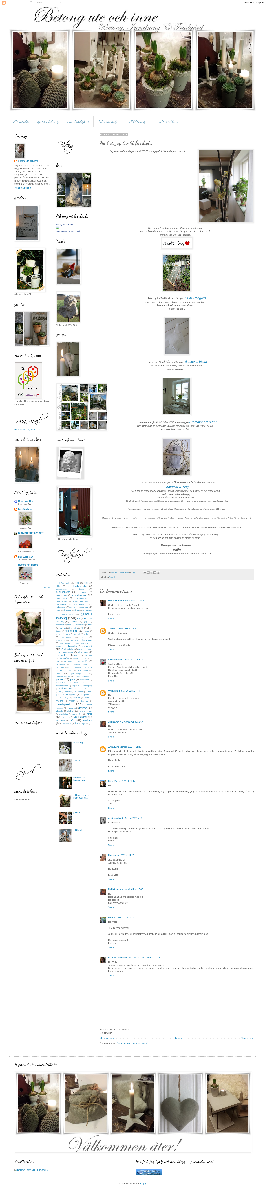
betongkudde (61, 595)
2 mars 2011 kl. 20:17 (124, 781)
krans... (83, 637)
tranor (72, 701)
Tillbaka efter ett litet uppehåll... (81, 796)
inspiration (73, 628)
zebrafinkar (66, 723)
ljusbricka (60, 646)
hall (78, 618)
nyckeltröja (60, 664)
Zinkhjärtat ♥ (114, 722)
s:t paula (75, 686)
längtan (89, 649)
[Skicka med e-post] (144, 572)
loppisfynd (87, 646)
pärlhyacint (84, 680)
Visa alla (47, 587)
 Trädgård (63, 583)
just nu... (77, 812)
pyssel (59, 679)
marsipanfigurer (66, 652)
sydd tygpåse (69, 695)
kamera (59, 634)
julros (87, 631)
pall (68, 667)
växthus (87, 720)
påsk (72, 679)
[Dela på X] (151, 572)
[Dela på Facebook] (154, 572)
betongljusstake (79, 595)
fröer (58, 610)
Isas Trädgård (25, 509)
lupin (80, 649)
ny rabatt (68, 661)
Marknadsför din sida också (68, 231)
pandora (77, 667)
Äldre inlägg (247, 1038)
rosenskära (61, 683)
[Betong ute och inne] (57, 228)
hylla (69, 625)
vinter (89, 714)
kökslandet (87, 640)
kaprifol (77, 634)
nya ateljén (83, 661)
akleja (58, 586)
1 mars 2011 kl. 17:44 (129, 691)
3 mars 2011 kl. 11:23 (123, 855)
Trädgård (63, 704)
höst (90, 625)
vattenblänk (77, 714)
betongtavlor (61, 598)
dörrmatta (84, 607)
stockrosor (79, 692)
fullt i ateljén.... (80, 830)
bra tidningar (80, 604)
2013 (86, 583)
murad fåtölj (64, 658)
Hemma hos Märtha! (28, 565)
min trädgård (78, 121)
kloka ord (88, 634)
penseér (88, 667)
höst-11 (62, 628)
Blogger (144, 1183)
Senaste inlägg (107, 1038)
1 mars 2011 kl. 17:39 (133, 659)
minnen (77, 655)
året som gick (81, 723)
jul (82, 627)
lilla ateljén (65, 643)
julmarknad (71, 630)
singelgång (87, 686)
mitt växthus (168, 121)
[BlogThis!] (148, 572)
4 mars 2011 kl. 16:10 (124, 917)
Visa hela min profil (23, 188)
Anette (111, 629)
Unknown (113, 691)
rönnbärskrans (62, 686)
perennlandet (82, 670)
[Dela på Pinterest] (158, 572)
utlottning (70, 711)
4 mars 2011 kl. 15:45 (132, 889)
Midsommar (83, 652)
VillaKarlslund (115, 659)
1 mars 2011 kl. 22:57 (132, 722)
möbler (75, 658)
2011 (77, 583)
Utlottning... (139, 121)
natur (84, 658)
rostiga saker (80, 683)
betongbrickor (63, 592)
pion (58, 673)
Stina (110, 781)
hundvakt (60, 625)
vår (72, 720)
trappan (84, 701)
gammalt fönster (67, 614)
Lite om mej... (109, 121)
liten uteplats (82, 643)
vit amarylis (65, 717)
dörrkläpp (73, 607)
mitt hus (88, 655)
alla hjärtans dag (77, 586)
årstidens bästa (116, 818)
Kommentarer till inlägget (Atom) (132, 1043)
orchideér (60, 667)
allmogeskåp (61, 589)
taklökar (76, 698)
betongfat (83, 592)
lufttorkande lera (68, 649)
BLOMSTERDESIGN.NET (30, 533)
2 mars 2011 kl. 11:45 (130, 747)
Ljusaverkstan (25, 557)
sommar (68, 692)
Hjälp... (86, 622)
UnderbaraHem (26, 501)
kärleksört (74, 640)
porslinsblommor (63, 676)
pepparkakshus (66, 670)
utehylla (59, 711)
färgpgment (87, 610)
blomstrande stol (80, 601)
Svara (111, 618)
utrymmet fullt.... (85, 711)
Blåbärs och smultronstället (122, 957)
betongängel (61, 601)
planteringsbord (78, 673)
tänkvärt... (84, 708)
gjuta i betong (47, 121)
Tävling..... (78, 760)
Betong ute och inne (28, 161)
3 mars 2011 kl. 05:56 (135, 818)
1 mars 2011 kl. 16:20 (126, 629)
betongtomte (81, 598)
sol (60, 692)
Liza (110, 855)
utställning (63, 714)
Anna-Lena (113, 747)
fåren (76, 610)
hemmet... (74, 621)
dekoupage (61, 607)
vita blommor (80, 717)
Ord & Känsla (115, 600)
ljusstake (72, 646)
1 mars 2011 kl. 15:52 (133, 600)
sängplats (85, 695)
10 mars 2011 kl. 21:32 (149, 957)
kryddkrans (60, 640)
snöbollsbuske (86, 689)
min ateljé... (62, 655)
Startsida (20, 121)
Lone (110, 917)
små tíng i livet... (67, 688)
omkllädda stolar (79, 664)
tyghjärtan (71, 708)
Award (112, 577)
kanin (68, 634)
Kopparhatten (67, 637)
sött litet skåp (62, 698)
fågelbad (67, 610)
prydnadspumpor (82, 676)
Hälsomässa (80, 625)
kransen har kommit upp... (79, 778)
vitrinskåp (60, 720)
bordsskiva (61, 604)
